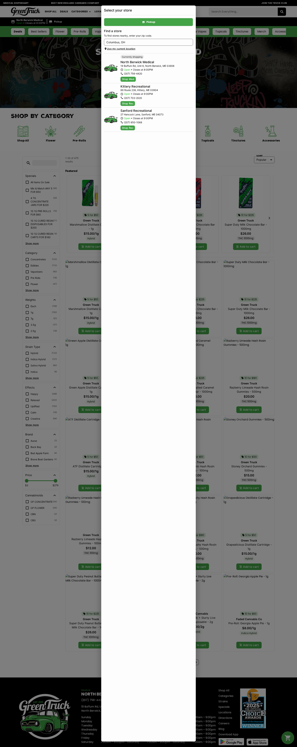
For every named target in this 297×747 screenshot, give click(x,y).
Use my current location (121, 48)
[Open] (190, 42)
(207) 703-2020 (133, 97)
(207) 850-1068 (133, 122)
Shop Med (128, 79)
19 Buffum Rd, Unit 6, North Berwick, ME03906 (147, 65)
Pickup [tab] (150, 22)
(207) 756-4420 (133, 73)
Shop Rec (127, 103)
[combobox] (145, 42)
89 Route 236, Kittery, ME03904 (139, 90)
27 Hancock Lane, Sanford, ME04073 (141, 114)
